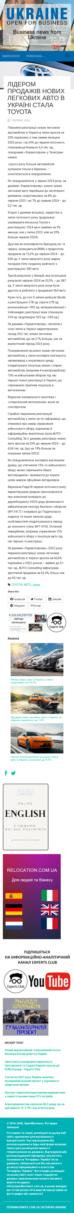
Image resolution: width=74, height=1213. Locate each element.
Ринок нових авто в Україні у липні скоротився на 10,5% (32, 680)
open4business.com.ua (23, 1207)
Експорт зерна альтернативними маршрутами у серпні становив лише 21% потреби (35, 1094)
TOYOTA (16, 585)
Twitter (38, 599)
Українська (34, 56)
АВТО (27, 585)
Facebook (19, 599)
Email (37, 605)
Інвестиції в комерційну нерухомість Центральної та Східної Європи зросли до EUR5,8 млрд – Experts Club (32, 1065)
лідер (36, 585)
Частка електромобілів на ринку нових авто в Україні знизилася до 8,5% (34, 758)
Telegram (19, 605)
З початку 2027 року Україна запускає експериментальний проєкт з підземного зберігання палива (32, 1081)
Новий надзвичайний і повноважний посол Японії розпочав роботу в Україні (33, 1052)
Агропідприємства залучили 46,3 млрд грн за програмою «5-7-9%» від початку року (35, 1106)
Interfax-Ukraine (53, 1207)
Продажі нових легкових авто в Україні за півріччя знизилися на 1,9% (36, 718)
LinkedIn (56, 599)
